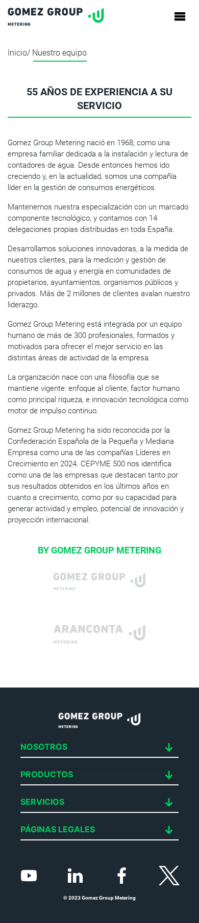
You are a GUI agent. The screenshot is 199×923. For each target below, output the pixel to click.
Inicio (17, 53)
